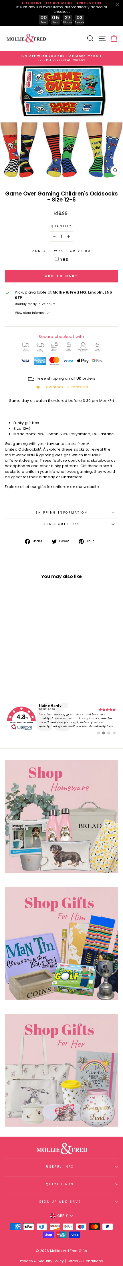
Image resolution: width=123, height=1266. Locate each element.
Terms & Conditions (85, 1261)
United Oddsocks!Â (24, 449)
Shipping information (61, 512)
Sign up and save (60, 1202)
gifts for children (53, 486)
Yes (64, 259)
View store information (32, 313)
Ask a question (61, 524)
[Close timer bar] (117, 4)
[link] (61, 718)
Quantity (61, 226)
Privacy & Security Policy (42, 1261)
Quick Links (60, 1184)
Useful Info (60, 1167)
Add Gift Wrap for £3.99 (61, 251)
